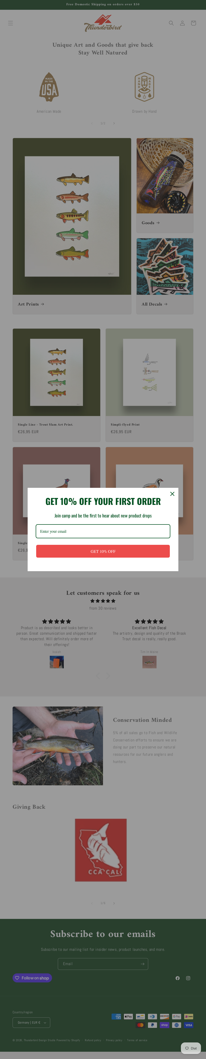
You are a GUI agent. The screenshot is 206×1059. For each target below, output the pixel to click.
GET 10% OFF (103, 551)
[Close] (172, 494)
